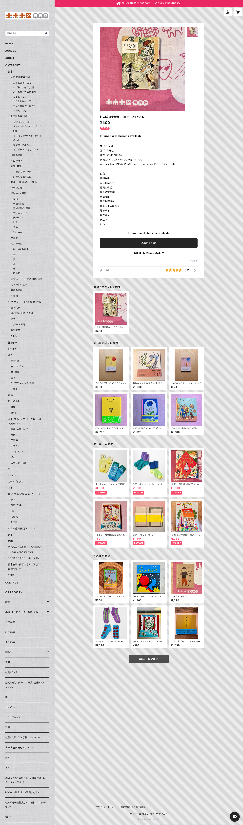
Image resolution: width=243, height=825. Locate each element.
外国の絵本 (17, 160)
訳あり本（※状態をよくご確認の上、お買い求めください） (25, 780)
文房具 (14, 516)
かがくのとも (20, 110)
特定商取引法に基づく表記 (133, 807)
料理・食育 (18, 203)
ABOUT (10, 58)
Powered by (145, 819)
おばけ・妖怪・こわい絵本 (24, 182)
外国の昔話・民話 (22, 176)
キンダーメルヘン (22, 144)
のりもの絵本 (17, 187)
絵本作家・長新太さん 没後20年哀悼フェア (25, 804)
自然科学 (13, 348)
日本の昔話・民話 (22, 172)
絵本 (10, 71)
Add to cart (148, 243)
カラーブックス (15, 481)
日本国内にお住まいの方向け (149, 252)
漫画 (10, 395)
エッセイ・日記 (18, 324)
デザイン (15, 446)
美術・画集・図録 (19, 429)
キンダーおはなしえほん (26, 149)
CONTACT (11, 582)
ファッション (17, 451)
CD (12, 511)
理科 (15, 199)
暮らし (11, 355)
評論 (13, 318)
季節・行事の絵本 (20, 249)
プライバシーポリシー (106, 807)
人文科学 (13, 336)
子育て (14, 388)
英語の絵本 (17, 290)
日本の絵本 (17, 155)
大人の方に (16, 243)
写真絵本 (15, 295)
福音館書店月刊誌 (20, 77)
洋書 (10, 487)
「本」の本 (13, 475)
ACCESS (10, 50)
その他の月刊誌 (19, 116)
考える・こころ (20, 212)
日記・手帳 (16, 505)
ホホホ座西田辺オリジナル (22, 528)
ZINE (13, 412)
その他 (14, 522)
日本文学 (15, 307)
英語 (15, 226)
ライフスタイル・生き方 (22, 383)
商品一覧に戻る (148, 659)
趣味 (13, 377)
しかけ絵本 (16, 232)
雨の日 (16, 273)
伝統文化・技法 (19, 462)
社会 (15, 222)
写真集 (14, 440)
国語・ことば (19, 217)
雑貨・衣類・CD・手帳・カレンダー (25, 494)
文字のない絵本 (19, 284)
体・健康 (15, 372)
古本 (10, 541)
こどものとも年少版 (23, 87)
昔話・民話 (16, 166)
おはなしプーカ (21, 121)
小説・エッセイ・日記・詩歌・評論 (24, 302)
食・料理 (15, 360)
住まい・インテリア (20, 366)
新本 (10, 534)
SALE (11, 575)
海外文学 (15, 330)
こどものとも (20, 96)
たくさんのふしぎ (22, 101)
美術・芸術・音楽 (21, 208)
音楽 (13, 434)
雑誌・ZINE (14, 401)
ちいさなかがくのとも (24, 105)
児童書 (14, 238)
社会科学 (13, 342)
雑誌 (13, 407)
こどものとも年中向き (24, 92)
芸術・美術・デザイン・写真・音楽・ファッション (24, 684)
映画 (13, 457)
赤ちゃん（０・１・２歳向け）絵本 (27, 278)
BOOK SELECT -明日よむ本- (25, 558)
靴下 (13, 499)
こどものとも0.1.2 (22, 82)
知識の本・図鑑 (18, 193)
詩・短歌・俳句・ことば (22, 313)
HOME (9, 43)
